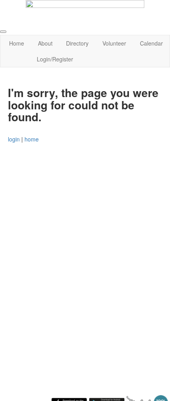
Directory (77, 43)
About (45, 43)
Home (16, 43)
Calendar (151, 43)
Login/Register (55, 59)
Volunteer (114, 43)
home (32, 139)
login (14, 139)
